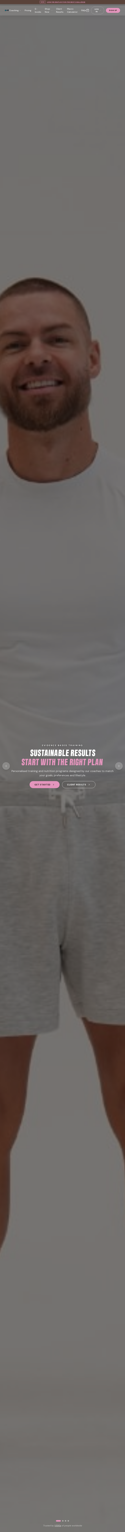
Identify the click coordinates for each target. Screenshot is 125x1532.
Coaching (14, 10)
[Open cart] (87, 10)
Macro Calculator (72, 10)
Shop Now (47, 10)
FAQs (83, 10)
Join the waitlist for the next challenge (66, 2)
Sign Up (113, 10)
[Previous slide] (6, 766)
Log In (97, 10)
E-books (38, 10)
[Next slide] (119, 766)
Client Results (59, 10)
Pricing (28, 10)
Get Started (42, 784)
